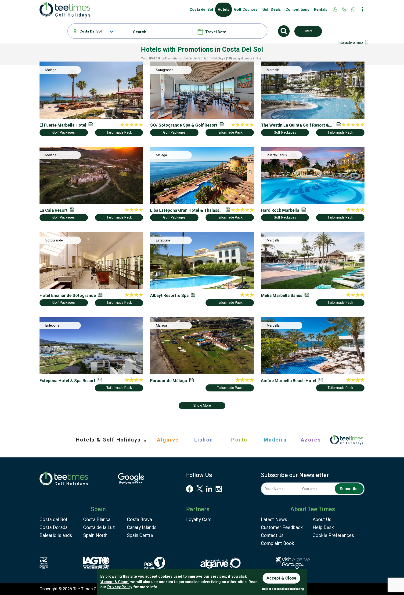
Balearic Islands (56, 535)
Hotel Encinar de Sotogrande (68, 295)
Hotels (223, 9)
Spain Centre (140, 535)
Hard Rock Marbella (280, 210)
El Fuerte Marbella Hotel (63, 125)
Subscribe (349, 488)
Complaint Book (277, 543)
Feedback (282, 527)
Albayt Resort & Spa (169, 295)
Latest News (274, 519)
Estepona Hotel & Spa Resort (67, 380)
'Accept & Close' (114, 582)
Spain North (95, 535)
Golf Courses (246, 9)
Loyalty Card (199, 519)
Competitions (297, 9)
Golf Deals (271, 9)
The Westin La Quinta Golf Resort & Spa (295, 125)
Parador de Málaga (168, 380)
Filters (308, 31)
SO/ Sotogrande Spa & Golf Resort (183, 125)
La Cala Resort (54, 210)
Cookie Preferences (333, 535)
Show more (202, 405)
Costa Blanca (96, 519)
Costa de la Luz (99, 527)
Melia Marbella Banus (281, 295)
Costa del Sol (53, 519)
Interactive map (351, 42)
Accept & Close (281, 578)
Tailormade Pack (119, 132)
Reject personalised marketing (283, 589)
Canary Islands (141, 527)
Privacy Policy (119, 587)
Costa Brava (139, 519)
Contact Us (272, 535)
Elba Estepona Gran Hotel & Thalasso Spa (186, 210)
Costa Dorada (54, 527)
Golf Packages (63, 132)
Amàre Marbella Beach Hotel (288, 380)
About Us (322, 519)
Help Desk (323, 527)
